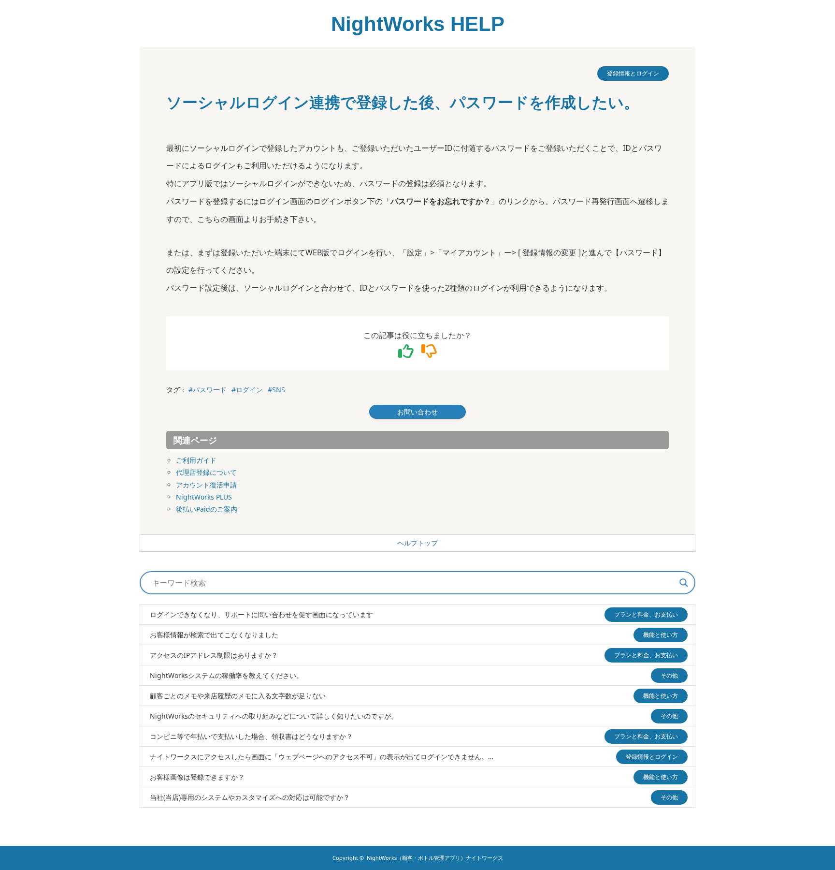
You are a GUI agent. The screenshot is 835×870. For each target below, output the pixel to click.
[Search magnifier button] (684, 583)
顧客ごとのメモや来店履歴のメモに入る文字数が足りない (238, 695)
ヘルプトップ (417, 543)
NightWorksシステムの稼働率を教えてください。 (226, 675)
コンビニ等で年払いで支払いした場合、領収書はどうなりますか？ (251, 736)
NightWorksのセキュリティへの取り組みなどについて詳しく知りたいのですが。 (274, 716)
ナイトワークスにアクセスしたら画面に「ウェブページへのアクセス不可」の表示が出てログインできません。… (321, 756)
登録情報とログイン (633, 73)
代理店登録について (206, 472)
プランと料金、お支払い (646, 614)
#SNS (276, 389)
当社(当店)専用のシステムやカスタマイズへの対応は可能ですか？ (250, 797)
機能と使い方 (660, 635)
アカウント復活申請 (206, 484)
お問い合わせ (417, 411)
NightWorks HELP (417, 24)
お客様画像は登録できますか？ (197, 777)
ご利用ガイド (196, 460)
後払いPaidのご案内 (206, 509)
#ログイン (247, 389)
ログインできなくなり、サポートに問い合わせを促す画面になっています (261, 614)
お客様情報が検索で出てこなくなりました (214, 634)
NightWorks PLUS (204, 496)
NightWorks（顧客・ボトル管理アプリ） (435, 857)
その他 (669, 675)
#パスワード (207, 389)
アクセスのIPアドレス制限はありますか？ (214, 655)
